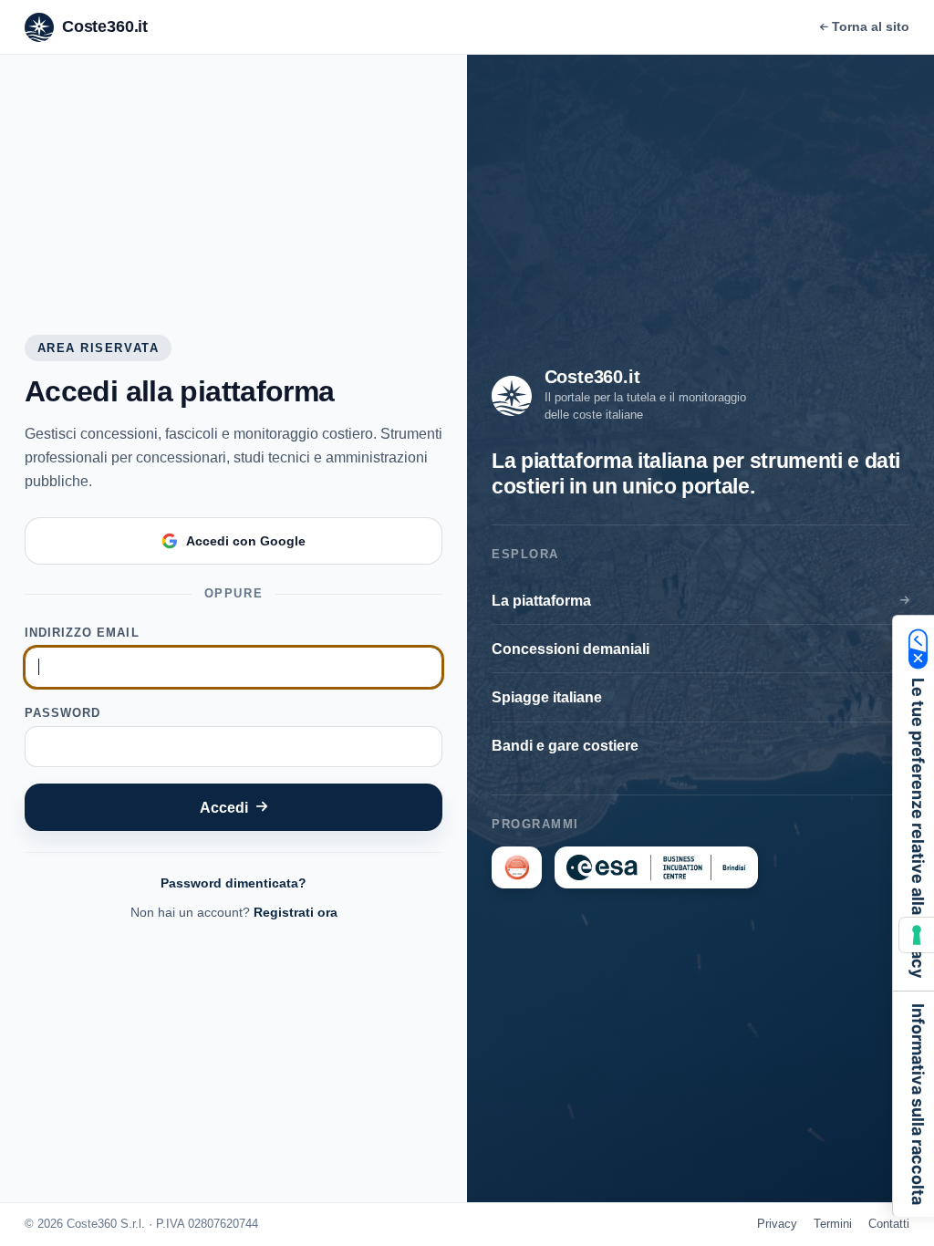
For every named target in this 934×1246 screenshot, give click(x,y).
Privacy (777, 1223)
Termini (833, 1223)
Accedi (224, 807)
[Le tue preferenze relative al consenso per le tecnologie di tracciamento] (916, 935)
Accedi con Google (246, 541)
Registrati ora (295, 912)
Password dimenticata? (233, 883)
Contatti (888, 1223)
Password (62, 713)
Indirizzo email (82, 632)
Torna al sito (870, 26)
